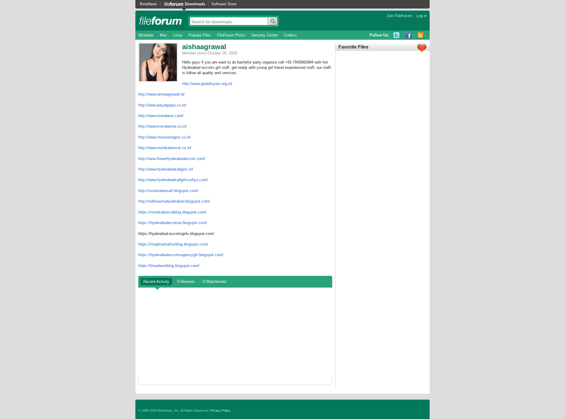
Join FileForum (399, 16)
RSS (421, 35)
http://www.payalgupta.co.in (161, 105)
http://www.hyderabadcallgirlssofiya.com (172, 180)
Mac (163, 35)
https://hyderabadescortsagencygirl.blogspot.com (180, 255)
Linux (177, 35)
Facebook (409, 35)
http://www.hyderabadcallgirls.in (165, 169)
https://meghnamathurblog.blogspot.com (172, 244)
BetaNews (148, 4)
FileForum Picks (231, 35)
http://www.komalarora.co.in (161, 126)
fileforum (160, 20)
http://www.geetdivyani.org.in (206, 83)
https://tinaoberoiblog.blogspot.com (168, 265)
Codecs (290, 35)
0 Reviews (186, 281)
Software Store (224, 4)
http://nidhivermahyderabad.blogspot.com (173, 201)
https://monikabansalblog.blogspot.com (171, 212)
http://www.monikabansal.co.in (164, 148)
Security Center (264, 35)
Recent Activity (156, 281)
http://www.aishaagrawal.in (160, 94)
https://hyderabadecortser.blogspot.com (172, 223)
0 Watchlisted (214, 281)
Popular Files (200, 35)
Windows (146, 35)
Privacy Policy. (220, 410)
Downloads (195, 4)
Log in (421, 16)
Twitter (396, 35)
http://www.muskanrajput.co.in (164, 137)
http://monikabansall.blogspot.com (167, 190)
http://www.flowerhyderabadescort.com (171, 158)
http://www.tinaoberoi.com (160, 115)
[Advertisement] (235, 332)
